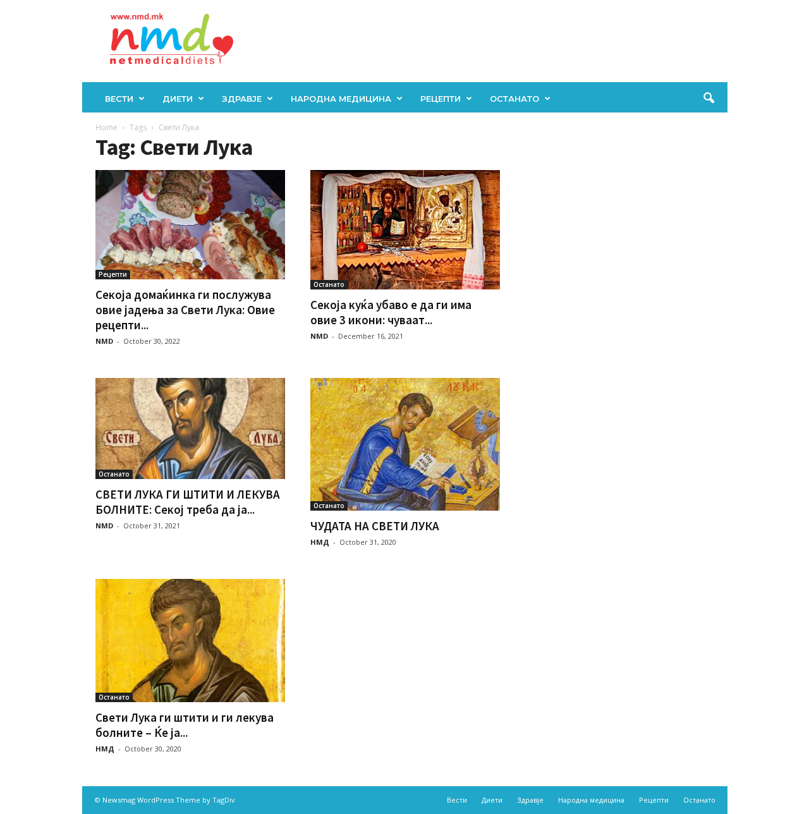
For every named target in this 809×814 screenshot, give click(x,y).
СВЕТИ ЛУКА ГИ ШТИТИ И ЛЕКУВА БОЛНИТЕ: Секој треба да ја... (187, 502)
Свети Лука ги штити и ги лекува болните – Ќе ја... (184, 725)
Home (106, 127)
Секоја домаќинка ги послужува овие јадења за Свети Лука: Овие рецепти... (185, 309)
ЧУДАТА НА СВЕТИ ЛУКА (374, 525)
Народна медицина (341, 99)
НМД (319, 542)
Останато (514, 99)
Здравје (242, 99)
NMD (104, 341)
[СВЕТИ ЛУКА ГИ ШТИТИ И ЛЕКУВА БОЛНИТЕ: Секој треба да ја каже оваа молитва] (190, 428)
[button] (708, 98)
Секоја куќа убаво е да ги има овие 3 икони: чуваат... (390, 312)
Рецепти (440, 99)
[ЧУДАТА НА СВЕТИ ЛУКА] (405, 444)
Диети (177, 99)
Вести (119, 99)
